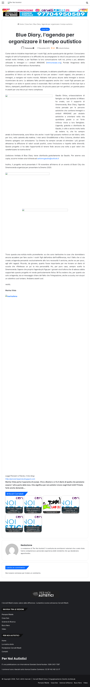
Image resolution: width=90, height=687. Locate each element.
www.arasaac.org (54, 62)
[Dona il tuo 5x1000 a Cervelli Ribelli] (45, 13)
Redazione (28, 48)
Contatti (5, 651)
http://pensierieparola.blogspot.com (20, 479)
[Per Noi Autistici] (14, 3)
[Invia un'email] (33, 48)
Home (21, 24)
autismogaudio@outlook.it (48, 158)
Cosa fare (28, 24)
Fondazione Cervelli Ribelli (11, 648)
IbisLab (72, 679)
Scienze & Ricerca (8, 622)
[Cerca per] (87, 3)
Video (4, 629)
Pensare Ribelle (7, 614)
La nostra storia (8, 644)
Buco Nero (6, 625)
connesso (18, 573)
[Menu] (3, 3)
